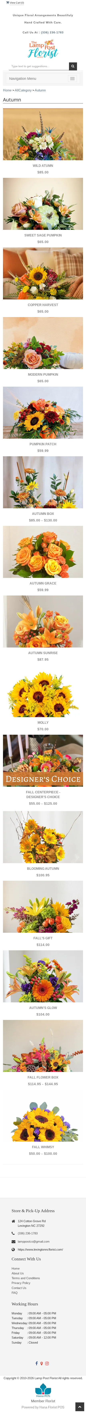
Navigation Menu (22, 79)
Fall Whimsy (43, 1147)
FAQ (15, 1292)
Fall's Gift (43, 938)
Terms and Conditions (26, 1278)
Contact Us (19, 1288)
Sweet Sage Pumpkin (43, 235)
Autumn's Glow (43, 1008)
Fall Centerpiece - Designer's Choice (43, 795)
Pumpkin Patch (43, 444)
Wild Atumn (43, 165)
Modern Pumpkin (43, 374)
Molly (43, 722)
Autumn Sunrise (43, 653)
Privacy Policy (21, 1283)
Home (7, 90)
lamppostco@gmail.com (34, 1241)
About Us (18, 1273)
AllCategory (23, 90)
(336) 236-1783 (52, 32)
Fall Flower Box (43, 1077)
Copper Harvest (43, 305)
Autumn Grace (43, 583)
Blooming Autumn (43, 868)
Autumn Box (43, 513)
